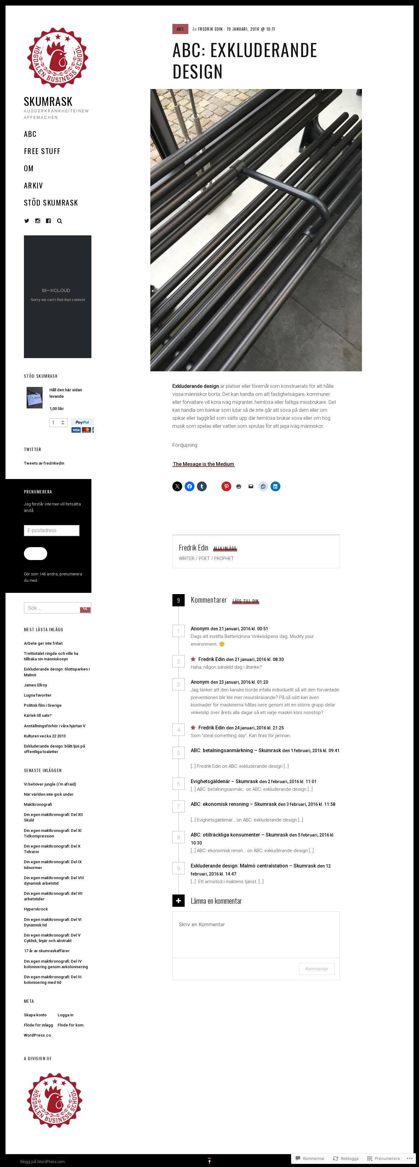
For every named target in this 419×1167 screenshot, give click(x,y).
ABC (30, 133)
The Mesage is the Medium (203, 464)
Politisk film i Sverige (43, 705)
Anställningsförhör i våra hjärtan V (54, 726)
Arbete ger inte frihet (43, 643)
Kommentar (317, 968)
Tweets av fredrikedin (44, 463)
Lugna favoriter (38, 695)
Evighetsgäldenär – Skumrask (224, 781)
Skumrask (48, 101)
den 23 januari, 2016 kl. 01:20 (239, 682)
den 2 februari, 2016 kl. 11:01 (288, 781)
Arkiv (33, 185)
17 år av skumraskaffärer (47, 951)
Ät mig (35, 553)
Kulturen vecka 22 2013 (45, 736)
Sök (60, 221)
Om (29, 167)
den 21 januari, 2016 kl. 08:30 (255, 659)
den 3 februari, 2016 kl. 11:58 (306, 804)
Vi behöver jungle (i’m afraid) (50, 784)
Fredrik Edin (210, 29)
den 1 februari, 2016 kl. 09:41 (311, 750)
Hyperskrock (36, 909)
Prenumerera (38, 491)
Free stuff (42, 150)
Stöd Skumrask (51, 202)
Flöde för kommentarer (79, 1025)
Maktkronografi (38, 804)
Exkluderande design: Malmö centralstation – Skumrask (253, 866)
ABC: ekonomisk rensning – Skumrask (234, 804)
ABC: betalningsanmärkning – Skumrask (236, 750)
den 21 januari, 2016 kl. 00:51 (239, 628)
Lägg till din (246, 601)
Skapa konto (35, 1015)
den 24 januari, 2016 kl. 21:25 (255, 727)
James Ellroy (35, 685)
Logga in (65, 1015)
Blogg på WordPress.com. (43, 1161)
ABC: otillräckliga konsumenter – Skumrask (239, 835)
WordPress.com (39, 1035)
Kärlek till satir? (38, 715)
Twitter (32, 449)
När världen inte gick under (49, 794)
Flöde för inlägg (38, 1025)
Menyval (27, 221)
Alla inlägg (225, 548)
